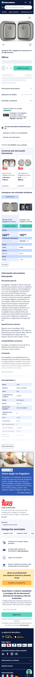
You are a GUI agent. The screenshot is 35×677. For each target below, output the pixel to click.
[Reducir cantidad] (3, 68)
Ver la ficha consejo (23, 493)
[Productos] (2, 7)
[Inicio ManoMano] (12, 2)
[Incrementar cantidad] (11, 68)
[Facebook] (7, 653)
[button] (17, 113)
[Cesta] (30, 2)
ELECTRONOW (12, 145)
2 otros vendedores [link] (22, 145)
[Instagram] (11, 653)
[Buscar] (6, 7)
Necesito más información (11, 137)
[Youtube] (16, 653)
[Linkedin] (2, 653)
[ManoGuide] (29, 672)
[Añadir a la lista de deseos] (30, 45)
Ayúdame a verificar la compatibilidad (15, 133)
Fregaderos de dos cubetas (10, 524)
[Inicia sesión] (26, 2)
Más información (24, 625)
